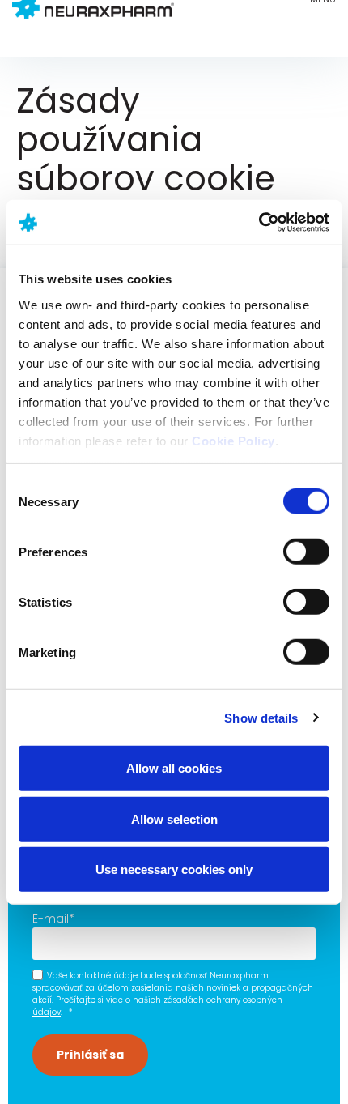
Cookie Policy (233, 440)
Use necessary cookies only (174, 869)
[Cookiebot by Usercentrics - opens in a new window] (258, 221)
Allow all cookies (174, 768)
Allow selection (174, 818)
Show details (261, 717)
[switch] (306, 552)
